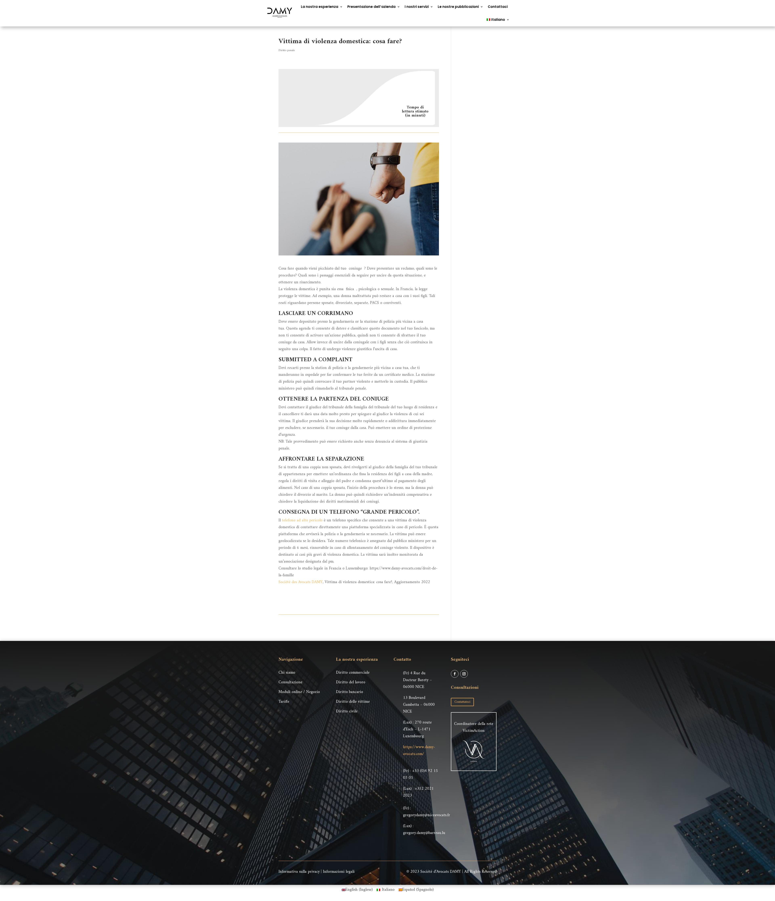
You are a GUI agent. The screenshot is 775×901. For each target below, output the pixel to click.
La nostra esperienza (319, 6)
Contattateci (462, 702)
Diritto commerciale (353, 672)
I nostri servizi (417, 6)
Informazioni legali (339, 871)
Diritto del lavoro (350, 682)
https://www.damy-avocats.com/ (419, 751)
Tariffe (284, 701)
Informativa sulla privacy (299, 871)
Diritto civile (347, 711)
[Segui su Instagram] (464, 674)
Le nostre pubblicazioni (458, 6)
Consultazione (290, 682)
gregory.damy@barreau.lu (424, 833)
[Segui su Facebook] (455, 674)
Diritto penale (287, 50)
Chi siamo (287, 672)
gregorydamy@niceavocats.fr (426, 815)
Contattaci (498, 6)
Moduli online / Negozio (299, 692)
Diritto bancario (349, 692)
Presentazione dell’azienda (371, 6)
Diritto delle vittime (353, 701)
